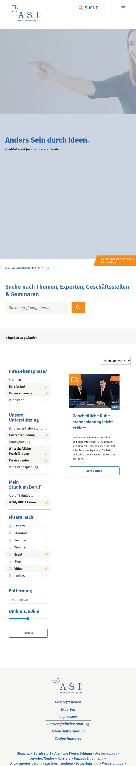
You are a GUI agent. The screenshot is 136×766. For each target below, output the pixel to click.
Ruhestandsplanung (23, 467)
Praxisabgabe (19, 460)
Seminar (20, 540)
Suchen (28, 633)
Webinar (20, 547)
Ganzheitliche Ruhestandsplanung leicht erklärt (93, 422)
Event (18, 554)
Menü (123, 8)
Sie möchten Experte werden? (117, 261)
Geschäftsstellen (68, 702)
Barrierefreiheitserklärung (68, 724)
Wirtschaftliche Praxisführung (20, 451)
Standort (20, 533)
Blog (17, 561)
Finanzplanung (19, 442)
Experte (20, 526)
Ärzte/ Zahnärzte (21, 495)
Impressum (68, 717)
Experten (68, 709)
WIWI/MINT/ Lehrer (22, 502)
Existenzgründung (22, 435)
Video (18, 569)
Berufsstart (17, 386)
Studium (15, 380)
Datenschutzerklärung (68, 731)
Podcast (20, 576)
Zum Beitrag (94, 470)
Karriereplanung (20, 393)
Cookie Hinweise (68, 738)
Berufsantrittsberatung (25, 428)
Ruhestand (17, 400)
